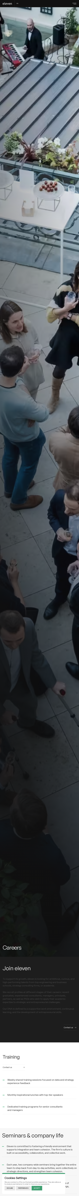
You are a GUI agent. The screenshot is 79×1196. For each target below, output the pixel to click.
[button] (74, 3)
